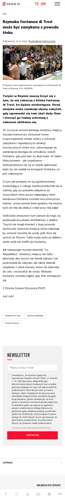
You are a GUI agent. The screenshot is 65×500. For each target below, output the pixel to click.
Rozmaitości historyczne (42, 41)
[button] (61, 463)
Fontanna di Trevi (13, 315)
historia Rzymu (12, 323)
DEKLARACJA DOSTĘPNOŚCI (48, 485)
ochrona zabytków (35, 315)
